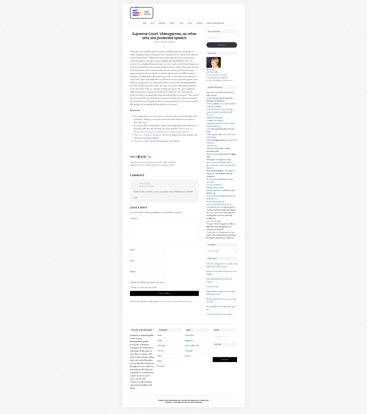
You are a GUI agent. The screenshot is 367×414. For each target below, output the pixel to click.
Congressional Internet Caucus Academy (220, 123)
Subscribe (221, 45)
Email (132, 261)
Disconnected (210, 154)
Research (155, 162)
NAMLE (209, 98)
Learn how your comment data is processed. (175, 301)
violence (172, 165)
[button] (235, 12)
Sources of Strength (213, 221)
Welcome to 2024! (212, 286)
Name (133, 250)
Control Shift (210, 129)
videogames (165, 165)
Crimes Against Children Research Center (221, 134)
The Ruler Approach (213, 213)
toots (141, 372)
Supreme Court (156, 165)
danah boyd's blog (212, 148)
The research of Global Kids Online (218, 162)
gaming (140, 162)
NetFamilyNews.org (142, 13)
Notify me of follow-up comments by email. (148, 282)
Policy (159, 361)
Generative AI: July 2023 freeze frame (219, 314)
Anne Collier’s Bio (192, 345)
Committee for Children (214, 120)
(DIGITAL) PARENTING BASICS (222, 92)
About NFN (189, 335)
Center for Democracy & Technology (219, 109)
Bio (207, 69)
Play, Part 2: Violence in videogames (147, 135)
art (139, 165)
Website (133, 271)
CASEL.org (210, 104)
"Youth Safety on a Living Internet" (218, 232)
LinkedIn (224, 77)
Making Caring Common (215, 187)
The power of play (141, 141)
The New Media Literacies (215, 201)
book (224, 148)
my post (224, 238)
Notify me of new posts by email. (144, 287)
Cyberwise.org (211, 145)
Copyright (189, 351)
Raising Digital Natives (214, 190)
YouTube (217, 80)
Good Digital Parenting (222, 159)
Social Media (171, 162)
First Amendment (146, 165)
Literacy (160, 351)
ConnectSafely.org (213, 126)
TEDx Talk (213, 72)
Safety (159, 356)
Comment (134, 218)
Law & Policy (147, 162)
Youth (159, 340)
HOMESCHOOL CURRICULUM (199, 400)
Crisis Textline (211, 137)
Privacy (187, 356)
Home (159, 335)
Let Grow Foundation (214, 185)
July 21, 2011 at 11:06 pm (146, 186)
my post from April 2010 (156, 116)
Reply (135, 197)
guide (231, 207)
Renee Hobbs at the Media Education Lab (220, 196)
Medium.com (135, 382)
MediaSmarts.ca (211, 199)
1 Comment (171, 42)
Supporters (189, 340)
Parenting (161, 345)
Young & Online (212, 224)
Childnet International (214, 118)
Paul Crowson (143, 184)
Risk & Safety (162, 162)
